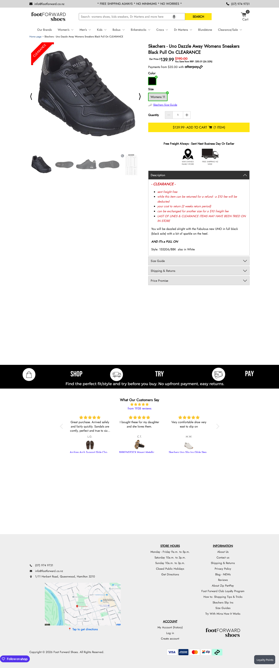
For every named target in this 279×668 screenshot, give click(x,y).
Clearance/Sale (228, 30)
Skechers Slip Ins (223, 602)
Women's (63, 30)
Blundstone (205, 30)
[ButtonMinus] (169, 115)
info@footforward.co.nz (49, 4)
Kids (99, 30)
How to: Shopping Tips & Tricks (222, 597)
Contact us (223, 557)
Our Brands (44, 30)
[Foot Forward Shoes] (48, 16)
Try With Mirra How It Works (222, 614)
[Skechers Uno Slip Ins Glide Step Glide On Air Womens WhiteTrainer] (189, 445)
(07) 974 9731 (240, 4)
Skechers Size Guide (165, 105)
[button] (62, 426)
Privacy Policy (223, 569)
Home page (35, 36)
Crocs (160, 30)
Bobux (117, 30)
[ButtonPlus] (187, 115)
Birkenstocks (138, 30)
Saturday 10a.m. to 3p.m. (170, 557)
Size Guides (222, 608)
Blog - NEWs (223, 574)
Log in (170, 633)
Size (151, 89)
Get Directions (170, 574)
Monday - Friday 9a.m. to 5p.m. (170, 552)
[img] (139, 404)
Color (151, 73)
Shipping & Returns (223, 563)
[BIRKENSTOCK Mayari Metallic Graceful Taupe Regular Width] (139, 445)
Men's (83, 30)
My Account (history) (170, 627)
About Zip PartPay (223, 586)
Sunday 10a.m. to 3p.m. (170, 563)
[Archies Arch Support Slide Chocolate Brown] (90, 445)
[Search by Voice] (174, 16)
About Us (223, 552)
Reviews (223, 580)
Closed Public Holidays (170, 569)
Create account (170, 638)
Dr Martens (181, 30)
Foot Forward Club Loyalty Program (222, 591)
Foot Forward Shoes (66, 652)
